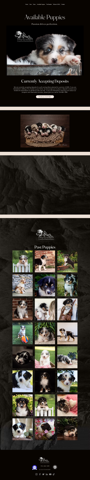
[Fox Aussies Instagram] (36, 474)
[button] (22, 261)
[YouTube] (50, 474)
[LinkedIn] (46, 474)
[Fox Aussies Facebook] (40, 474)
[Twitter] (43, 474)
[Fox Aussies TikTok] (53, 474)
